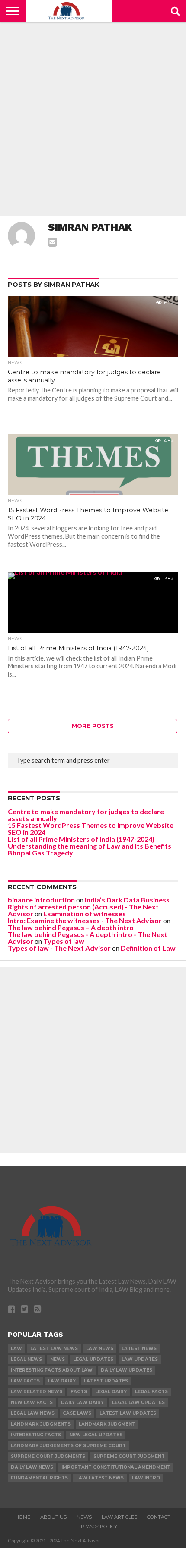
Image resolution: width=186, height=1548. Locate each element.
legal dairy (111, 1391)
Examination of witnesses (84, 913)
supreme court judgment (129, 1456)
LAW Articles (119, 1517)
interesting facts (36, 1435)
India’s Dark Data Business (127, 900)
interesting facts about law (52, 1370)
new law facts (32, 1402)
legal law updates (138, 1402)
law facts (25, 1381)
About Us (53, 1517)
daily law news (32, 1467)
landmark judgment (107, 1424)
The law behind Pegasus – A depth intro (71, 927)
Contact (158, 1517)
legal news (26, 1359)
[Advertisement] (93, 118)
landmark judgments (41, 1424)
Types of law (63, 941)
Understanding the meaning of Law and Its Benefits (89, 846)
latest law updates (127, 1413)
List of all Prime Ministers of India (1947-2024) (81, 839)
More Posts (93, 726)
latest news (139, 1348)
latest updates (106, 1381)
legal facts (151, 1391)
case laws (77, 1413)
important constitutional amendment (115, 1467)
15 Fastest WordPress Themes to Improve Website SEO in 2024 (90, 828)
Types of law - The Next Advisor (59, 948)
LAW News (99, 1348)
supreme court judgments (48, 1456)
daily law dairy (82, 1402)
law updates (140, 1359)
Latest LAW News (54, 1348)
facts (79, 1391)
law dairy (62, 1381)
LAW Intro (146, 1478)
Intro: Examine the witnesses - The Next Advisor (85, 920)
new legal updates (95, 1435)
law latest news (100, 1478)
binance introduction (41, 900)
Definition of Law (148, 948)
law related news (36, 1391)
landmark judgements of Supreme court (68, 1445)
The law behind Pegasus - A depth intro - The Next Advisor (87, 937)
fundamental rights (39, 1478)
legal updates (93, 1359)
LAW (16, 1348)
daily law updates (126, 1370)
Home (22, 1517)
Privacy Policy (97, 1526)
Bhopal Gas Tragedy (40, 853)
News (57, 1359)
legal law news (33, 1413)
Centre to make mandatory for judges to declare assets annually (86, 814)
